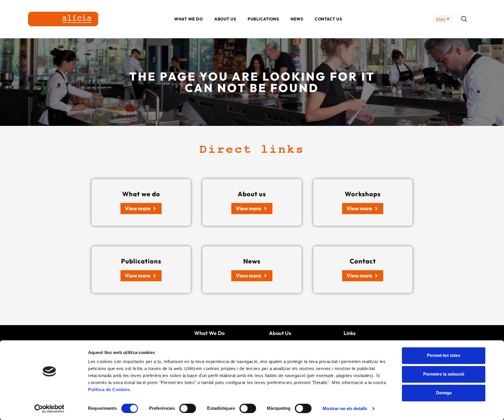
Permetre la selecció (443, 374)
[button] (464, 19)
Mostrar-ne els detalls (345, 408)
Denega (444, 392)
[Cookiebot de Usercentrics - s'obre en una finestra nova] (49, 408)
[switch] (187, 408)
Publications (263, 19)
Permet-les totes (443, 355)
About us (225, 19)
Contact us (328, 19)
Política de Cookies (109, 389)
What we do (188, 19)
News (296, 19)
